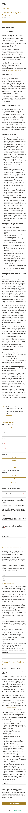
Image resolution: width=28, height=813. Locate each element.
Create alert (9, 415)
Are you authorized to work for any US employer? (13, 493)
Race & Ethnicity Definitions (8, 583)
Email (3, 443)
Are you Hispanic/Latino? (7, 578)
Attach (14, 457)
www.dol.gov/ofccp (11, 707)
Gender (3, 572)
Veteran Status (5, 652)
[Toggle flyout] (9, 451)
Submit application (14, 803)
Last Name (4, 438)
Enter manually (14, 467)
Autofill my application (14, 427)
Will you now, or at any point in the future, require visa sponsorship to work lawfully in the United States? (13, 500)
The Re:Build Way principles (14, 70)
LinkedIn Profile (5, 536)
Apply (14, 22)
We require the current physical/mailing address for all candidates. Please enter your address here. (12, 526)
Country (4, 448)
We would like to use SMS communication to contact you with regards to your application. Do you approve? (14, 519)
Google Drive (14, 464)
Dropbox (14, 460)
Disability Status (5, 783)
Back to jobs (6, 8)
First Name (4, 432)
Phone (13, 448)
